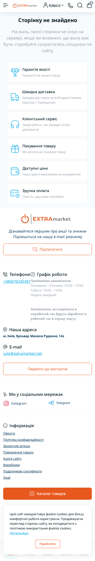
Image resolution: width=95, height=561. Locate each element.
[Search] (80, 5)
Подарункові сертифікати (22, 471)
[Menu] (5, 5)
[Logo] (26, 5)
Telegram (63, 403)
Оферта (9, 433)
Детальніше (19, 533)
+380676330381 (17, 281)
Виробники (11, 465)
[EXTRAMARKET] (47, 219)
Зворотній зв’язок (16, 446)
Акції (6, 477)
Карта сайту (12, 458)
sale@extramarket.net (22, 353)
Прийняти (48, 544)
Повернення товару (18, 452)
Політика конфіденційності (23, 439)
